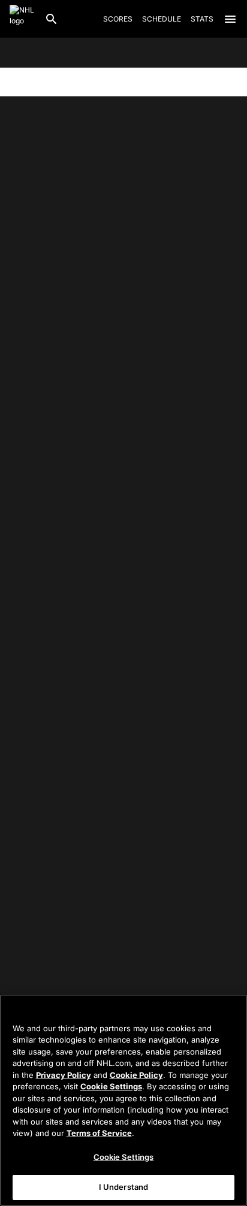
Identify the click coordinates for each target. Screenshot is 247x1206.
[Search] (51, 19)
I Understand (124, 1187)
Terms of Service (99, 1133)
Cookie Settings (111, 1086)
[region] (123, 1100)
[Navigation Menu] (230, 19)
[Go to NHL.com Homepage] (22, 19)
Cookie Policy (136, 1075)
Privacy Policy (63, 1075)
